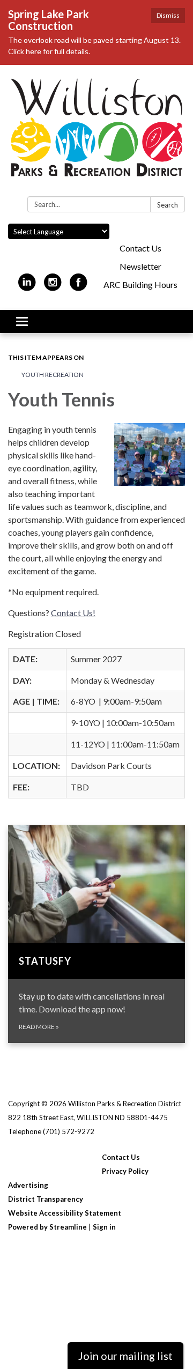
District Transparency (45, 1199)
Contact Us (140, 248)
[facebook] (78, 286)
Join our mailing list (125, 1355)
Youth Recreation (52, 375)
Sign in (104, 1227)
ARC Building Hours (140, 284)
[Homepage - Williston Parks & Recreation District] (96, 133)
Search (167, 205)
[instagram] (53, 286)
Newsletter (140, 266)
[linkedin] (27, 286)
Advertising (28, 1185)
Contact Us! (73, 613)
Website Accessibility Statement (64, 1213)
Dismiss (168, 15)
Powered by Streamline (47, 1227)
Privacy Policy (125, 1171)
